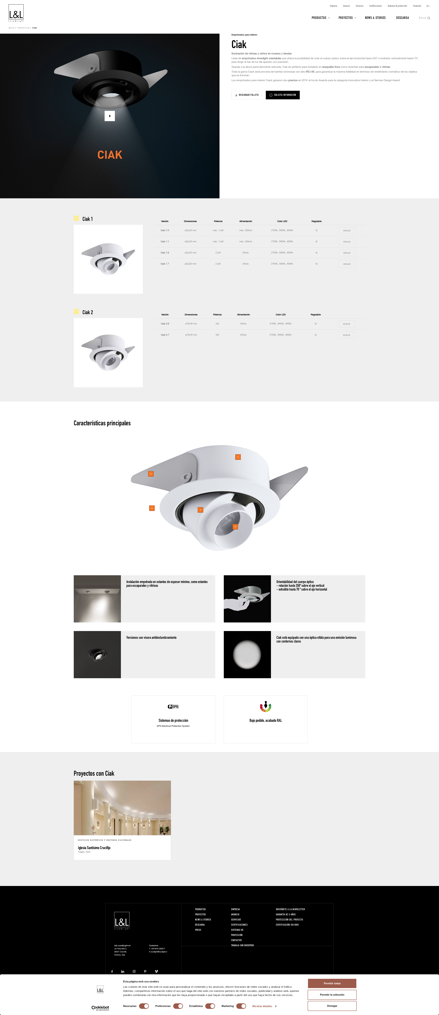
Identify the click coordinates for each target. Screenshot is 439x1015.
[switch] (178, 1006)
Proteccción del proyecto (289, 919)
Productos (319, 17)
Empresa (333, 5)
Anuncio (346, 5)
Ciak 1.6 (165, 253)
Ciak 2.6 (165, 324)
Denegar (332, 1005)
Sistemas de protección (397, 5)
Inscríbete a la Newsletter (290, 909)
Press (198, 930)
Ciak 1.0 (165, 230)
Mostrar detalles (262, 1006)
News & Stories (375, 17)
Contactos (417, 5)
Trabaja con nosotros (242, 945)
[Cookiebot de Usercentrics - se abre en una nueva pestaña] (100, 1008)
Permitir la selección (332, 994)
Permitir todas (332, 983)
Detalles (347, 230)
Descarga (402, 17)
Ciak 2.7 (165, 335)
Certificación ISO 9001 (287, 924)
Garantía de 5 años (286, 914)
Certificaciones (375, 5)
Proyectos (346, 17)
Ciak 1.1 (165, 242)
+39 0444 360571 (158, 949)
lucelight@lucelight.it (159, 952)
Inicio (12, 28)
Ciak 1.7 (165, 264)
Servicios (359, 5)
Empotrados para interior (244, 35)
